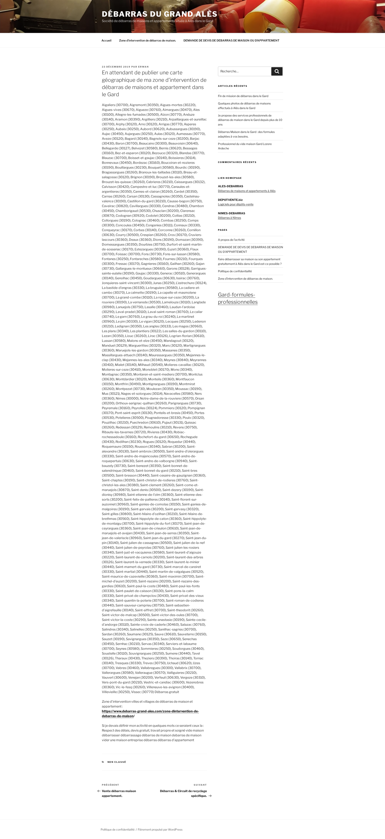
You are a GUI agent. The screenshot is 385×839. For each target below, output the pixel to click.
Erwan (143, 66)
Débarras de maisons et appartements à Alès (247, 190)
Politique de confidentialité (235, 271)
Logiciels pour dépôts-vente (235, 204)
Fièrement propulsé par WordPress (160, 829)
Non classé (116, 762)
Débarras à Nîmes (229, 217)
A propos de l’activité (231, 239)
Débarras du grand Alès (160, 14)
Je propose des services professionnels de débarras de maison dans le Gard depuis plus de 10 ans (250, 120)
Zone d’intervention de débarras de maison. (147, 40)
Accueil (106, 40)
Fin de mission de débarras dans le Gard (243, 96)
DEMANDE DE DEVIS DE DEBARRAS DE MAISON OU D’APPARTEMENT (231, 40)
